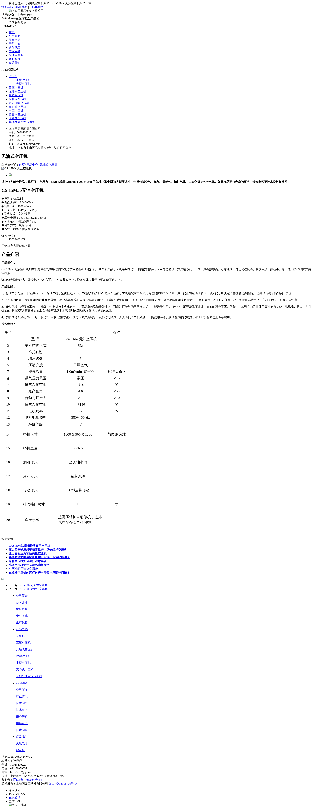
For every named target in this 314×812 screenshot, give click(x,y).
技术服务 (22, 709)
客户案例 (14, 58)
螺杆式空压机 (17, 99)
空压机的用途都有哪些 (23, 568)
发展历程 (22, 609)
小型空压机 (23, 80)
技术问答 (14, 51)
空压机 (13, 76)
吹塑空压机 (16, 95)
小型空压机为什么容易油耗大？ (29, 564)
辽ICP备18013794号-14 (27, 779)
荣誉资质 (14, 39)
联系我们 (14, 62)
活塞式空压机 (17, 118)
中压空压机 (16, 110)
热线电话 (22, 743)
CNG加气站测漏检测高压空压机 (29, 545)
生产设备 (22, 622)
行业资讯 (22, 696)
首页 (12, 32)
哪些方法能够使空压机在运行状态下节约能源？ (39, 557)
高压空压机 (16, 87)
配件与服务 (16, 55)
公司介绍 (22, 602)
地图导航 (7, 7)
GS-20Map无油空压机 (34, 585)
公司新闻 (22, 689)
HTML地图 (36, 7)
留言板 (20, 750)
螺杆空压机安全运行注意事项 (28, 561)
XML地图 (21, 7)
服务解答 (22, 716)
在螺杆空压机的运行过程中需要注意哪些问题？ (39, 572)
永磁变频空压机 (19, 102)
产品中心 (14, 43)
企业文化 (22, 615)
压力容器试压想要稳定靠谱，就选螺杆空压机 (38, 549)
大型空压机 (23, 83)
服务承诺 (22, 723)
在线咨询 (14, 797)
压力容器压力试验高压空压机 (28, 553)
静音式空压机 (17, 114)
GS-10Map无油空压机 (34, 588)
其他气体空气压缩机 (22, 121)
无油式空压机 (17, 91)
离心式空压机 (17, 106)
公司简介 (14, 36)
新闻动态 (14, 47)
